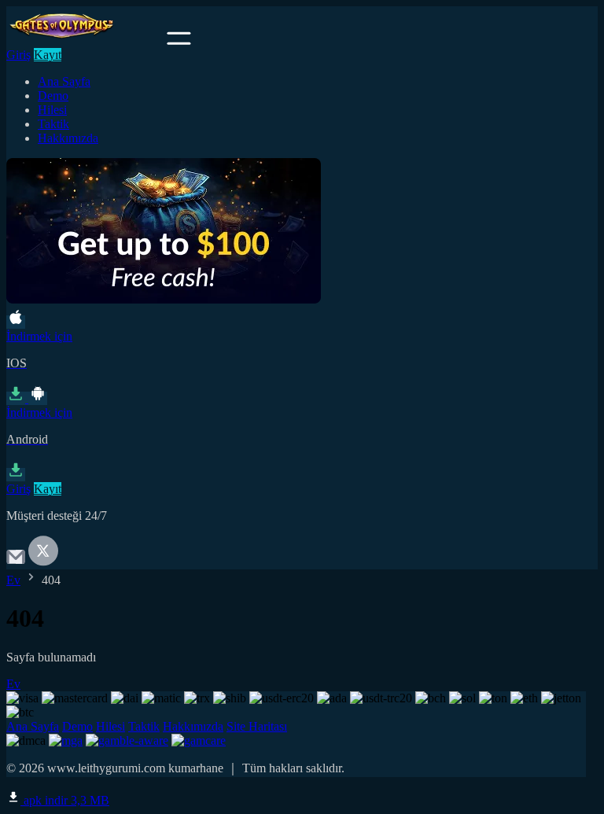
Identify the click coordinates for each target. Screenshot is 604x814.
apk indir (64, 800)
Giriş (18, 54)
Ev (13, 580)
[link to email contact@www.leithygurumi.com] (15, 562)
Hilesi (52, 109)
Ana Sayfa (64, 81)
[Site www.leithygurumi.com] (85, 40)
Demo (53, 95)
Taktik (53, 124)
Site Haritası (256, 726)
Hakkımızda (68, 138)
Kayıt (47, 54)
